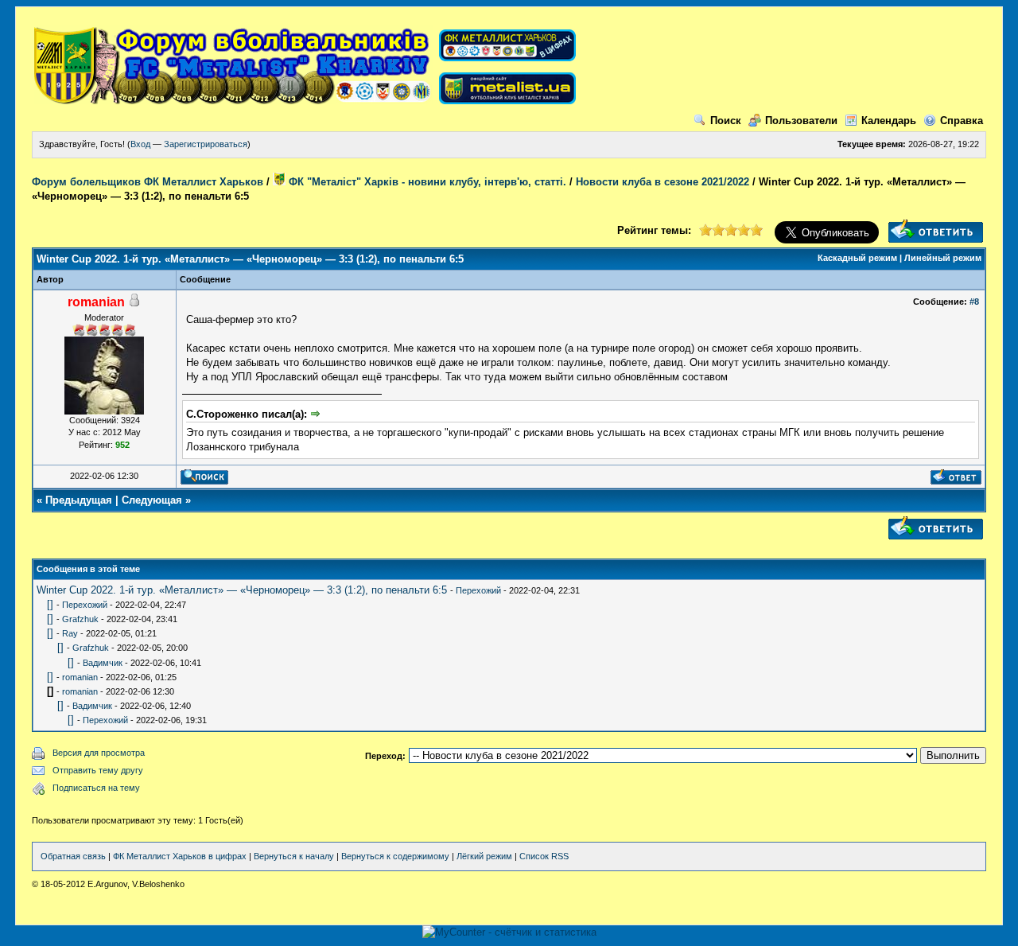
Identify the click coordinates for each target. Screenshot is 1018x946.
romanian (80, 677)
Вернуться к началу (294, 856)
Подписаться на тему (96, 787)
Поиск (725, 121)
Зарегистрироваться (205, 144)
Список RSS (544, 856)
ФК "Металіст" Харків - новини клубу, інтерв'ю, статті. (426, 182)
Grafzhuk (80, 619)
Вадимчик (102, 663)
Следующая (152, 500)
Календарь (888, 121)
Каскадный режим (857, 258)
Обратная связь (73, 856)
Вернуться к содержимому (395, 856)
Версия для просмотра (98, 752)
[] (50, 604)
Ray (70, 633)
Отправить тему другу (97, 770)
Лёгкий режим (484, 856)
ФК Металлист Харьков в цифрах (180, 856)
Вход (140, 144)
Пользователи (801, 121)
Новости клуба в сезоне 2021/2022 (662, 182)
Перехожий (478, 590)
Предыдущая (78, 500)
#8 (974, 301)
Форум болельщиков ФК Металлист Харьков (147, 182)
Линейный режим (942, 258)
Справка (961, 121)
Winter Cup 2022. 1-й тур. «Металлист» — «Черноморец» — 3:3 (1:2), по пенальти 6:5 (242, 590)
